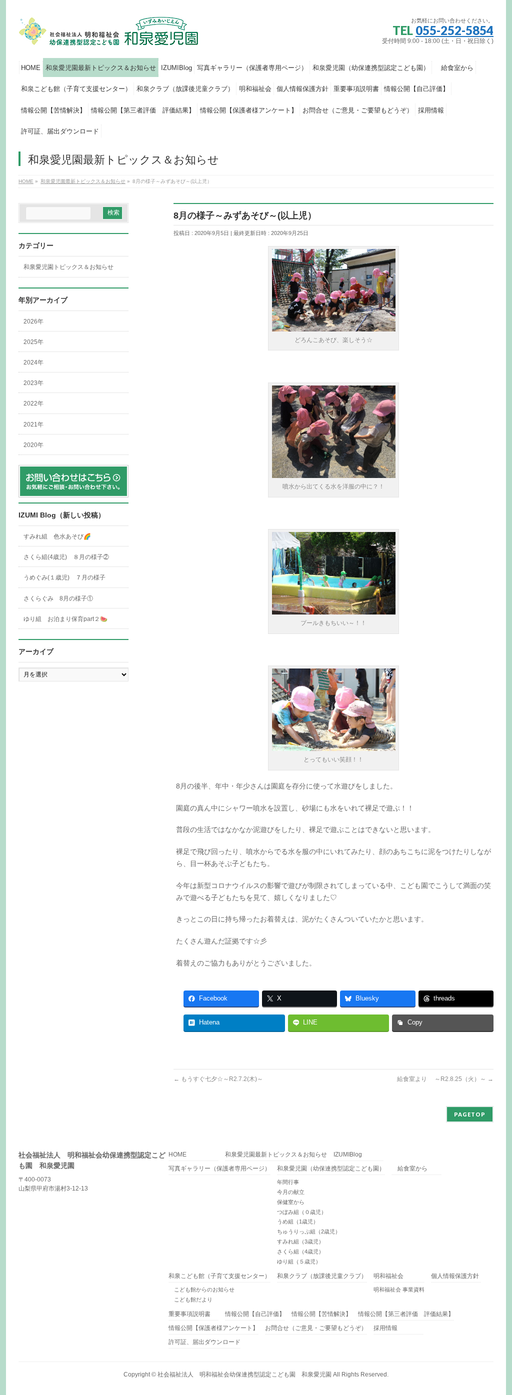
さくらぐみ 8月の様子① (58, 598)
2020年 (34, 445)
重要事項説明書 (189, 1314)
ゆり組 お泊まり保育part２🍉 (66, 619)
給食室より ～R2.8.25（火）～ (445, 1079)
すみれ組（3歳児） (300, 1241)
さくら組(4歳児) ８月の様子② (66, 557)
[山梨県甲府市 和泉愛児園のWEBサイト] (109, 35)
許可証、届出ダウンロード (204, 1342)
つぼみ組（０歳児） (301, 1212)
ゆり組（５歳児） (299, 1261)
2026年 (34, 321)
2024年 (34, 362)
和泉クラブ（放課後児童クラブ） (322, 1276)
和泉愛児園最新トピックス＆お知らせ (276, 1155)
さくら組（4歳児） (300, 1251)
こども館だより (190, 1299)
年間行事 (288, 1182)
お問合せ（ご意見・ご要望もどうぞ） (316, 1328)
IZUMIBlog (348, 1155)
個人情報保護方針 (455, 1276)
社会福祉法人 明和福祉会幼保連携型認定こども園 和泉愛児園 (245, 1374)
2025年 (34, 342)
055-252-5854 (455, 30)
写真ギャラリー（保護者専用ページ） (219, 1169)
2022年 (34, 403)
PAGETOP (470, 1114)
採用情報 (386, 1328)
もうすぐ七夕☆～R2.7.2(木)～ (218, 1079)
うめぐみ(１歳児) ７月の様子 (65, 577)
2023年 (34, 383)
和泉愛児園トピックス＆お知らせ (69, 267)
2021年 (34, 424)
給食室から (410, 1169)
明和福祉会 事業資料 (399, 1289)
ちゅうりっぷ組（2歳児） (308, 1231)
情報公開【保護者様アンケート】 (213, 1328)
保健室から (290, 1202)
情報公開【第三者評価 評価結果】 (406, 1314)
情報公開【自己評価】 (255, 1314)
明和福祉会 (389, 1276)
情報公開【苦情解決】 (322, 1314)
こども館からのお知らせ (201, 1289)
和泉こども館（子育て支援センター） (219, 1276)
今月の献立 (290, 1192)
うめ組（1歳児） (297, 1221)
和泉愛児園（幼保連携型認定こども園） (331, 1169)
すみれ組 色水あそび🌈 (57, 536)
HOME (177, 1155)
